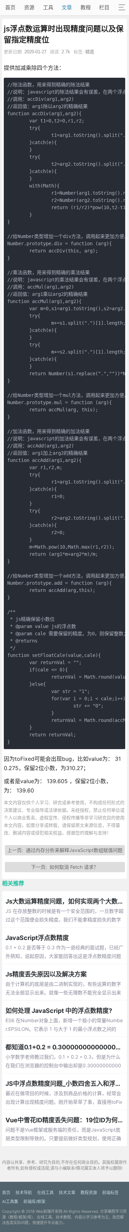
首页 (10, 7)
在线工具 (45, 1192)
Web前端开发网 (49, 1211)
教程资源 (88, 1192)
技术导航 (23, 1192)
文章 (67, 7)
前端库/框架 (34, 1201)
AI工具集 (10, 1201)
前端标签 (110, 1192)
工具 (48, 7)
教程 (85, 7)
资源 (29, 7)
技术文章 (67, 1192)
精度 (89, 51)
